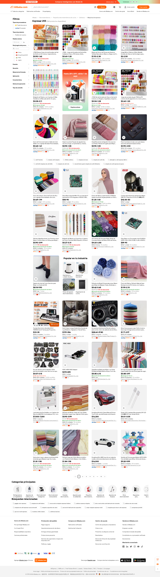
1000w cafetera (69, 159)
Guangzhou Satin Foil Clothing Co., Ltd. (44, 379)
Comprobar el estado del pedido (131, 531)
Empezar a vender (127, 528)
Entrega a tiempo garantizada (49, 531)
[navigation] (21, 247)
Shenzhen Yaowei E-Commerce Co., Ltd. (44, 336)
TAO (94, 568)
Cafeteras (82, 17)
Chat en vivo (98, 528)
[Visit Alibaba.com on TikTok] (142, 546)
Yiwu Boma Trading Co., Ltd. (70, 153)
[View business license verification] (97, 574)
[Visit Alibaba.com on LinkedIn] (127, 546)
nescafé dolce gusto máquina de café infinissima (87, 164)
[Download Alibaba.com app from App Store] (125, 560)
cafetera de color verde (131, 503)
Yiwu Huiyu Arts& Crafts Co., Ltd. (101, 60)
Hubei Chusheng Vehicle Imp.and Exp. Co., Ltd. (105, 420)
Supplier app (91, 560)
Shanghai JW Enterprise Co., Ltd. (42, 293)
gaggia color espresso (20, 503)
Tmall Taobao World (70, 568)
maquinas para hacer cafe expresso (117, 507)
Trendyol (99, 568)
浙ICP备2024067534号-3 (127, 574)
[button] (95, 7)
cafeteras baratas (55, 511)
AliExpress (54, 568)
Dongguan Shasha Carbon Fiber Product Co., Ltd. (105, 336)
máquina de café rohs (63, 164)
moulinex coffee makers (38, 511)
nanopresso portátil (137, 507)
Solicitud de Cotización (74, 528)
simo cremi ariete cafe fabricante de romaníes (107, 503)
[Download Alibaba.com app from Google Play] (139, 560)
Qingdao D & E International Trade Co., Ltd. (133, 203)
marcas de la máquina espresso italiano (60, 503)
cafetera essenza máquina (83, 503)
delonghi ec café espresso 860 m (118, 159)
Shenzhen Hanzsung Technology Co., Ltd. (74, 203)
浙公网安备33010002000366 (110, 574)
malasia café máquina (54, 159)
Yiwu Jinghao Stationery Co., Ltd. (42, 108)
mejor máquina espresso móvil (94, 507)
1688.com (61, 568)
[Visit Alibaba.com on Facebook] (123, 546)
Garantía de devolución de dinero (50, 528)
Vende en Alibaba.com (128, 524)
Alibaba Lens (23, 560)
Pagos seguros (45, 524)
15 (101, 476)
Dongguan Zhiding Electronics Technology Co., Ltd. (134, 420)
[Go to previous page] (75, 476)
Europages (107, 568)
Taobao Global (88, 568)
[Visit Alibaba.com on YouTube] (138, 546)
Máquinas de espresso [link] (94, 17)
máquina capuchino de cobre (49, 507)
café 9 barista (39, 159)
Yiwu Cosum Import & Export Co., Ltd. (43, 150)
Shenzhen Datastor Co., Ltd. (70, 376)
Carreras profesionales (20, 535)
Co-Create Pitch (19, 528)
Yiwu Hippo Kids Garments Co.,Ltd (130, 465)
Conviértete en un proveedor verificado (133, 535)
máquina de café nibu (99, 159)
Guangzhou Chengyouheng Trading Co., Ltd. (133, 106)
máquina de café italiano (38, 503)
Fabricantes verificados (75, 524)
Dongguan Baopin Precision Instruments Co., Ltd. (46, 420)
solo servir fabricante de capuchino (72, 507)
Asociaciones (126, 539)
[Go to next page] (104, 476)
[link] (157, 559)
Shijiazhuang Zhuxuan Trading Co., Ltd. (102, 246)
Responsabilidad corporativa (22, 531)
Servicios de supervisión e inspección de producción (52, 539)
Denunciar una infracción (102, 544)
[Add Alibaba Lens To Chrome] (41, 560)
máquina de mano (83, 159)
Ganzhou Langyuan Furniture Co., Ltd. (73, 336)
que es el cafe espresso (21, 511)
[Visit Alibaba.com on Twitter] (131, 546)
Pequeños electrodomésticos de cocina (64, 17)
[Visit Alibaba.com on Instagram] (135, 546)
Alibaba (34, 17)
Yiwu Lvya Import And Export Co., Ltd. (131, 379)
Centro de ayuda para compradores (105, 524)
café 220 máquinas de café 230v (43, 164)
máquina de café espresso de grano (114, 164)
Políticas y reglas (46, 544)
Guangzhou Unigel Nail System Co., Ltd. (132, 60)
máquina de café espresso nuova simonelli (26, 507)
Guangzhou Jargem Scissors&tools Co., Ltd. (133, 150)
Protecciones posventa (48, 535)
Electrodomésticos (44, 17)
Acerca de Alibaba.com (21, 521)
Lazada (80, 568)
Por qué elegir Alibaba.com (22, 524)
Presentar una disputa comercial (104, 531)
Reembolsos (99, 535)
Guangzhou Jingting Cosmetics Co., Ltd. (44, 63)
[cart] (120, 7)
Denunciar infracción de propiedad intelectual (105, 539)
